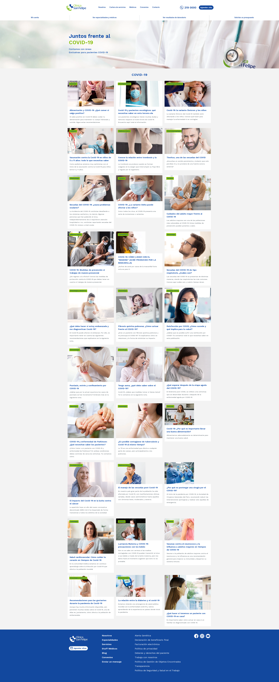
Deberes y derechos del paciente (152, 653)
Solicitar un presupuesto (244, 18)
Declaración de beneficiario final (152, 640)
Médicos (132, 7)
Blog (104, 653)
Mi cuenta (35, 18)
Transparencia (142, 666)
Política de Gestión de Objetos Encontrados (158, 661)
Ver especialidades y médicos (105, 18)
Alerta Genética (143, 635)
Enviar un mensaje (112, 661)
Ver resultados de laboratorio (174, 18)
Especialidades (110, 640)
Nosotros (102, 7)
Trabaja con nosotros (146, 657)
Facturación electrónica (147, 644)
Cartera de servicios (117, 7)
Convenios (144, 7)
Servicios (106, 644)
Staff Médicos (109, 648)
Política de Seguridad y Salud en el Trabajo (157, 670)
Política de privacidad (146, 648)
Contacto (156, 7)
